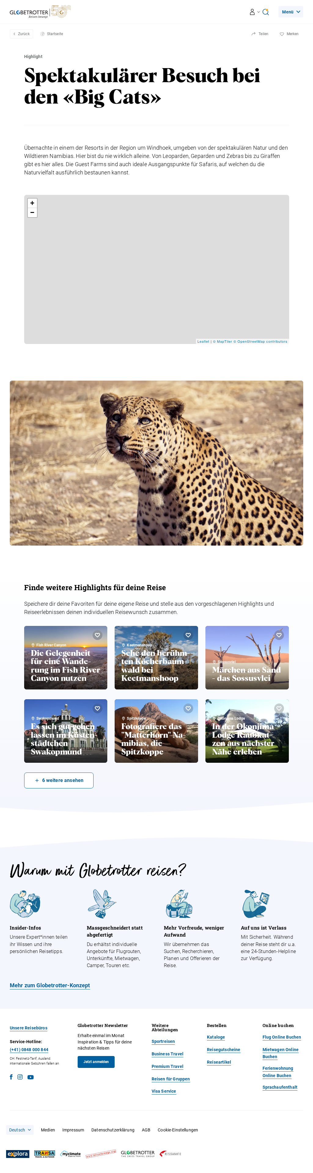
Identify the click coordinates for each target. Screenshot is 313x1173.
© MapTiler (222, 341)
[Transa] (44, 1154)
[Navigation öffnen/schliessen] (255, 12)
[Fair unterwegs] (101, 1153)
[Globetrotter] (138, 1154)
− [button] (32, 212)
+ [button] (32, 203)
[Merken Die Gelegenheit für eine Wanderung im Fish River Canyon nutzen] (97, 635)
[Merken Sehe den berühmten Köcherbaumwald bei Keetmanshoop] (188, 635)
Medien (48, 1129)
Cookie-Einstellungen (178, 1129)
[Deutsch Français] (20, 1130)
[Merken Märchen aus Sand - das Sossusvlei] (279, 635)
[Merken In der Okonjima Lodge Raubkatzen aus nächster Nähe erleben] (279, 708)
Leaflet (203, 341)
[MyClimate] (70, 1153)
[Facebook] (11, 1077)
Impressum (73, 1129)
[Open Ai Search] (265, 12)
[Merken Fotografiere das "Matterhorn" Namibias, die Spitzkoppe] (188, 708)
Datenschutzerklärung (112, 1129)
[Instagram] (20, 1077)
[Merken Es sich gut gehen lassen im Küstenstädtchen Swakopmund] (97, 708)
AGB (146, 1129)
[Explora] (17, 1154)
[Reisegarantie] (170, 1154)
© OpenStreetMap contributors (261, 341)
